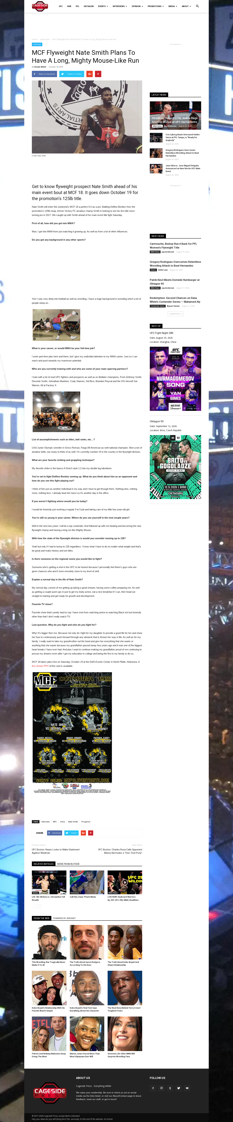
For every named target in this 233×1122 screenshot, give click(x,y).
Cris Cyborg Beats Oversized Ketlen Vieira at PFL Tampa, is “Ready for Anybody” (183, 137)
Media (171, 6)
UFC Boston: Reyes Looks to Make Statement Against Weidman (56, 851)
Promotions (154, 6)
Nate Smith (73, 821)
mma (62, 821)
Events (102, 6)
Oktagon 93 (156, 421)
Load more (174, 313)
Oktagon (89, 6)
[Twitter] (178, 1088)
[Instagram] (161, 1088)
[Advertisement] (116, 23)
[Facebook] (153, 1088)
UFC (61, 6)
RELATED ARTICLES (44, 864)
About (185, 6)
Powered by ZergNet (64, 918)
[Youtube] (187, 1088)
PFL (77, 6)
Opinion (136, 6)
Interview (46, 821)
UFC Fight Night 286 (161, 333)
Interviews (119, 6)
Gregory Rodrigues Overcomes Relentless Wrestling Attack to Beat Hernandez (182, 153)
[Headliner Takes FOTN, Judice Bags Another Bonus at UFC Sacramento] (175, 115)
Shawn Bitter (40, 67)
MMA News (113, 893)
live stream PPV (40, 666)
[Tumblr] (170, 1088)
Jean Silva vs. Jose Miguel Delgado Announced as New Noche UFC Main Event (183, 168)
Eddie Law (163, 270)
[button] (197, 4)
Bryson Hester (173, 306)
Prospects (85, 821)
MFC (55, 821)
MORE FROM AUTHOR (68, 864)
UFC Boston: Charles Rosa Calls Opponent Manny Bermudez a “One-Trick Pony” (120, 851)
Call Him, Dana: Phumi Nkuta (83, 897)
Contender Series (158, 306)
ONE (69, 6)
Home (34, 39)
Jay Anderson (170, 126)
